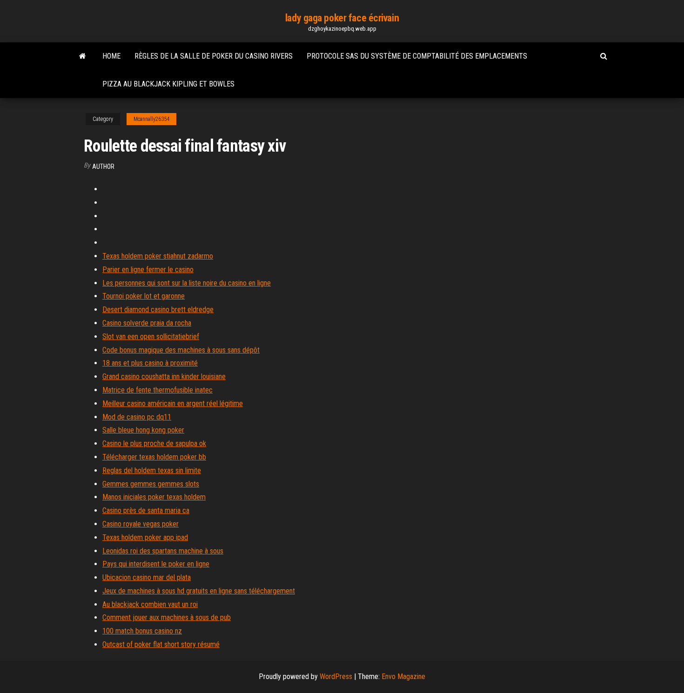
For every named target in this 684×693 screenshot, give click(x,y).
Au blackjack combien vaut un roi (150, 604)
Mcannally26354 (151, 119)
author (103, 166)
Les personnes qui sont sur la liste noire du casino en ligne (186, 283)
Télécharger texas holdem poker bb (154, 457)
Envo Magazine (403, 676)
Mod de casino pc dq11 (136, 417)
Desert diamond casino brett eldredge (158, 309)
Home (111, 56)
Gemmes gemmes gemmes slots (150, 484)
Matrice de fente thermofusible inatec (157, 390)
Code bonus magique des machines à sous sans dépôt (181, 350)
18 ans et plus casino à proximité (150, 363)
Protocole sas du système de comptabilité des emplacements (417, 56)
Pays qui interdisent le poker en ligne (155, 564)
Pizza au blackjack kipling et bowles (168, 84)
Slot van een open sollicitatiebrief (150, 336)
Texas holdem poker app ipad (145, 537)
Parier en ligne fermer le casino (148, 269)
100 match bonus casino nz (142, 630)
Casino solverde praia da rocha (146, 323)
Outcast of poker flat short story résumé (161, 644)
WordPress (336, 676)
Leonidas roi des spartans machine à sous (162, 550)
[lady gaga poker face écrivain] (82, 56)
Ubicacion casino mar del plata (146, 577)
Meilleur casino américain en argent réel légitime (172, 403)
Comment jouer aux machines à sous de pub (166, 617)
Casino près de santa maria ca (145, 510)
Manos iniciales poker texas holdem (154, 497)
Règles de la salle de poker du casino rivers (213, 56)
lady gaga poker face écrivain (342, 18)
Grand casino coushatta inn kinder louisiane (164, 376)
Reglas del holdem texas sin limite (151, 470)
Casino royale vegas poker (140, 524)
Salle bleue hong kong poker (143, 430)
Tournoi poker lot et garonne (143, 296)
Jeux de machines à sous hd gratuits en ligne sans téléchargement (198, 590)
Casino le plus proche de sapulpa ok (154, 443)
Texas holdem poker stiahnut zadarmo (157, 256)
